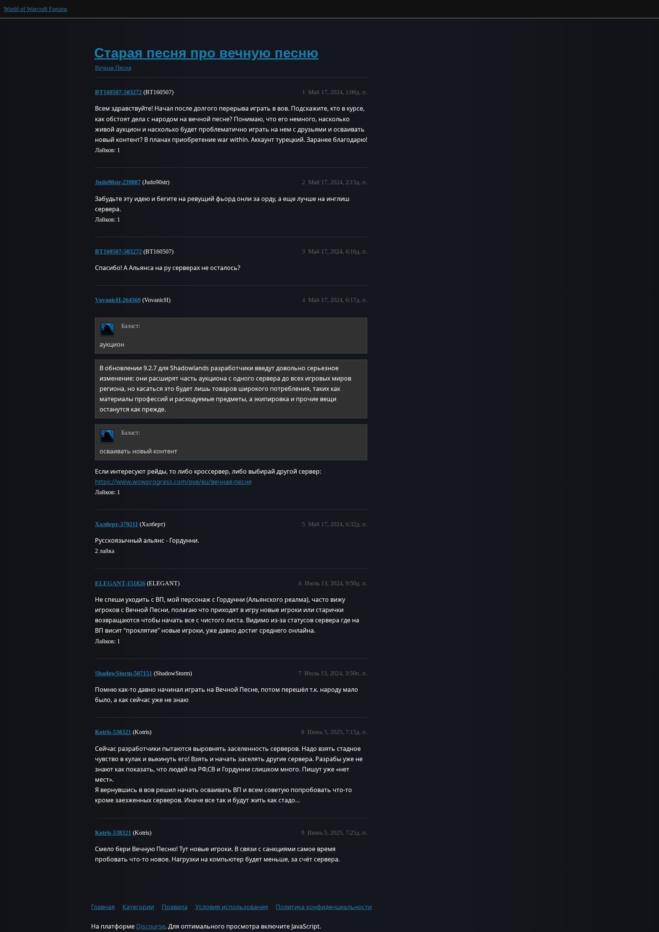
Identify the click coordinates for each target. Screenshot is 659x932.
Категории (138, 907)
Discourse (150, 926)
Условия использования (231, 907)
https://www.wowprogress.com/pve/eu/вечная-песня (173, 481)
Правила (175, 907)
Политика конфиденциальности (324, 907)
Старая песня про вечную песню (206, 53)
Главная (103, 907)
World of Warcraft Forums (35, 9)
